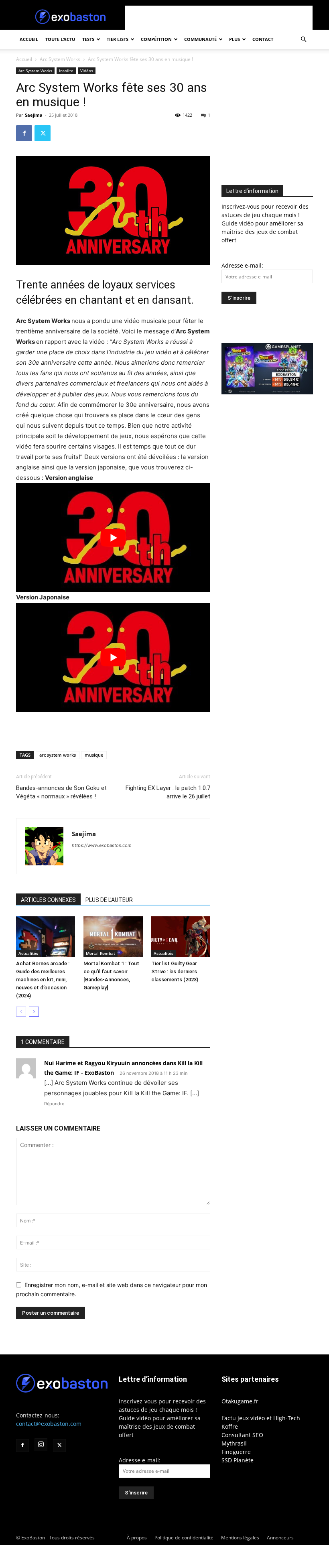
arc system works (57, 755)
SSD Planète (237, 1460)
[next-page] (34, 1012)
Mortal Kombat (100, 953)
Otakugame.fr (239, 1401)
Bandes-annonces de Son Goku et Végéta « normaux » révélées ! (61, 792)
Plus (234, 39)
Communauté (200, 39)
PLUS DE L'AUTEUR (109, 900)
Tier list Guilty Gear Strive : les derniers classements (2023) (174, 971)
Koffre (229, 1426)
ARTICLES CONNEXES (48, 900)
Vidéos (86, 70)
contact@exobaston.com (48, 1423)
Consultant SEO (242, 1435)
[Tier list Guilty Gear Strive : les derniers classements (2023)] (180, 936)
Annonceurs (280, 1537)
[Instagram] (41, 1444)
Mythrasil (234, 1443)
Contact (262, 39)
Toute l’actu (60, 39)
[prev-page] (21, 1012)
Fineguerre (236, 1452)
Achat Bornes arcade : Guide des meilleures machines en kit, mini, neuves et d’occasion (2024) (42, 979)
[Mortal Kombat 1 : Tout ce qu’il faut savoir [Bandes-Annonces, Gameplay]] (112, 936)
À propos (137, 1537)
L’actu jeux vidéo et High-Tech (260, 1418)
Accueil (29, 39)
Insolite (66, 70)
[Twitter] (43, 133)
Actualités (28, 953)
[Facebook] (24, 133)
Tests (88, 39)
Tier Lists (117, 39)
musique (94, 755)
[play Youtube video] (113, 537)
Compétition (156, 39)
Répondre (54, 1103)
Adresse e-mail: (242, 265)
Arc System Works (60, 59)
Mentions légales (240, 1537)
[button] (303, 39)
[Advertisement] (219, 18)
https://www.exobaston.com (102, 845)
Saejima (34, 115)
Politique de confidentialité (183, 1537)
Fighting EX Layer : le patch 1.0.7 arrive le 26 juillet (168, 792)
